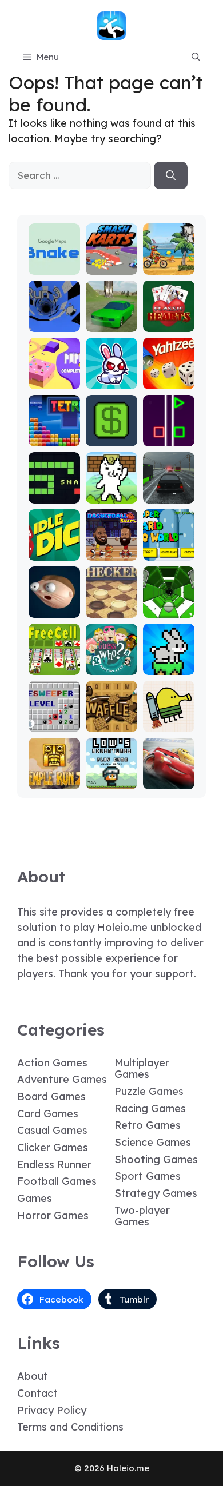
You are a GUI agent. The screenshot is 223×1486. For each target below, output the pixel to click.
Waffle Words (111, 718)
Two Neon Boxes (168, 433)
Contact (37, 1393)
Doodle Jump (169, 718)
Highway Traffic (168, 490)
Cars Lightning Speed (168, 770)
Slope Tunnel (168, 604)
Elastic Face (54, 604)
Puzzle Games (149, 1091)
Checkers (111, 609)
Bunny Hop (168, 661)
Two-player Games (142, 1216)
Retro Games (147, 1125)
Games (34, 1198)
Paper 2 (54, 381)
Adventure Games (62, 1079)
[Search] (171, 175)
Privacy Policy (51, 1410)
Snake (54, 495)
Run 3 (54, 323)
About (32, 1376)
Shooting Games (156, 1159)
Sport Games (147, 1176)
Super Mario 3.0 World (168, 542)
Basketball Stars (111, 547)
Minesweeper (54, 718)
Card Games (47, 1113)
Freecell (54, 666)
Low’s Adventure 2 (111, 770)
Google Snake (54, 261)
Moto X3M (168, 266)
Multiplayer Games (141, 1068)
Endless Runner (54, 1164)
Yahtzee (168, 381)
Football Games (57, 1181)
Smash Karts (111, 261)
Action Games (52, 1062)
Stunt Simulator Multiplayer (111, 308)
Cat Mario (111, 495)
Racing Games (150, 1108)
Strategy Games (155, 1193)
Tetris (54, 438)
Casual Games (52, 1130)
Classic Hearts (168, 318)
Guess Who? (111, 661)
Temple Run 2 (54, 775)
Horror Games (53, 1215)
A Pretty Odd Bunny (111, 370)
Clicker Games (52, 1147)
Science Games (152, 1142)
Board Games (51, 1096)
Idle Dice (54, 552)
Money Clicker (111, 433)
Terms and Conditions (70, 1426)
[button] (196, 57)
